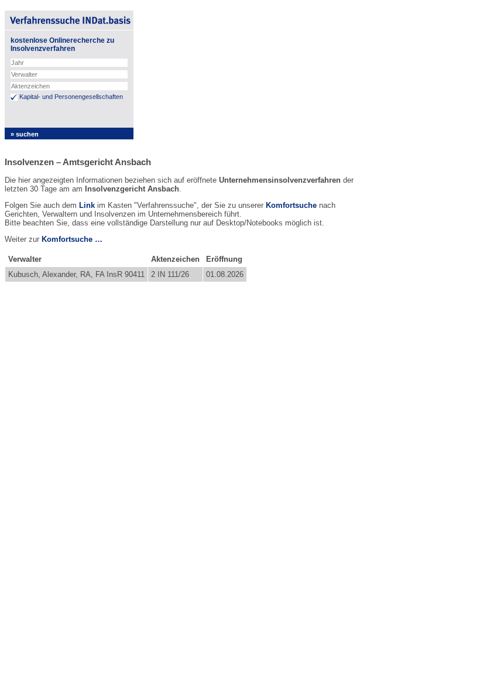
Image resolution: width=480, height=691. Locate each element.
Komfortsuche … (72, 239)
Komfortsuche (291, 205)
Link (87, 205)
